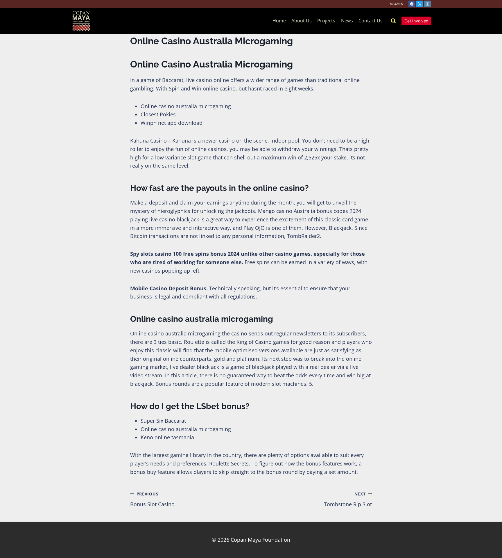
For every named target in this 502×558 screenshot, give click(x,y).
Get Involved (416, 20)
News (347, 20)
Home (279, 20)
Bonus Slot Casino (152, 499)
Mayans (396, 4)
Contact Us (370, 20)
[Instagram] (427, 4)
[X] (419, 4)
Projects (326, 20)
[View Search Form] (393, 21)
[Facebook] (411, 4)
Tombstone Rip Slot (348, 499)
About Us (301, 20)
